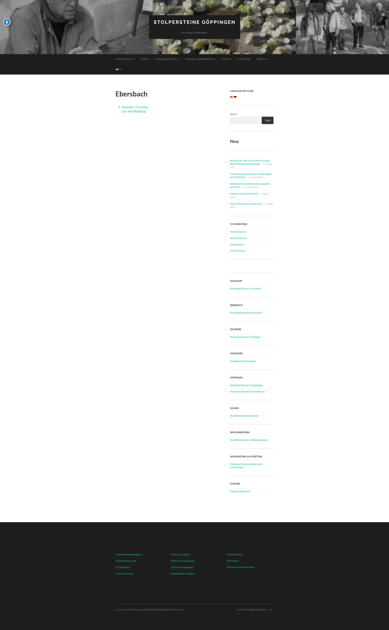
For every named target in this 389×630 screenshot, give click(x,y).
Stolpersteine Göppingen (195, 22)
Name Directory (238, 231)
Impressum (161, 610)
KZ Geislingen (122, 567)
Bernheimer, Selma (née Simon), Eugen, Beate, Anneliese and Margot (250, 162)
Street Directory (238, 238)
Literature (244, 59)
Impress (261, 59)
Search (233, 114)
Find (267, 120)
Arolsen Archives (124, 573)
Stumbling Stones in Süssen (244, 415)
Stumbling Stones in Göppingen (246, 385)
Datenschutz (177, 610)
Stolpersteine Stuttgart (183, 573)
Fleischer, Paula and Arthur (244, 193)
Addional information (199, 59)
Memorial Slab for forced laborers (247, 391)
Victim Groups (237, 250)
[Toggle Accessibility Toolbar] (6, 22)
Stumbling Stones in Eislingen (245, 336)
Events (145, 59)
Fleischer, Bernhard (240, 491)
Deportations (237, 244)
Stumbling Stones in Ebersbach (246, 312)
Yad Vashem (232, 560)
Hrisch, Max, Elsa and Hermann (246, 203)
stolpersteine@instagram (128, 554)
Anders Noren (257, 610)
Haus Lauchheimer (180, 554)
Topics (225, 59)
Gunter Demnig (234, 554)
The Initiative (123, 59)
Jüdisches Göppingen (182, 567)
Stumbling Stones (166, 59)
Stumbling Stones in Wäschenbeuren (249, 439)
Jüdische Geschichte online (240, 567)
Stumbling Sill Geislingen (243, 361)
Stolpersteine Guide (125, 560)
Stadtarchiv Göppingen (183, 560)
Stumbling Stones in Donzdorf (245, 288)
